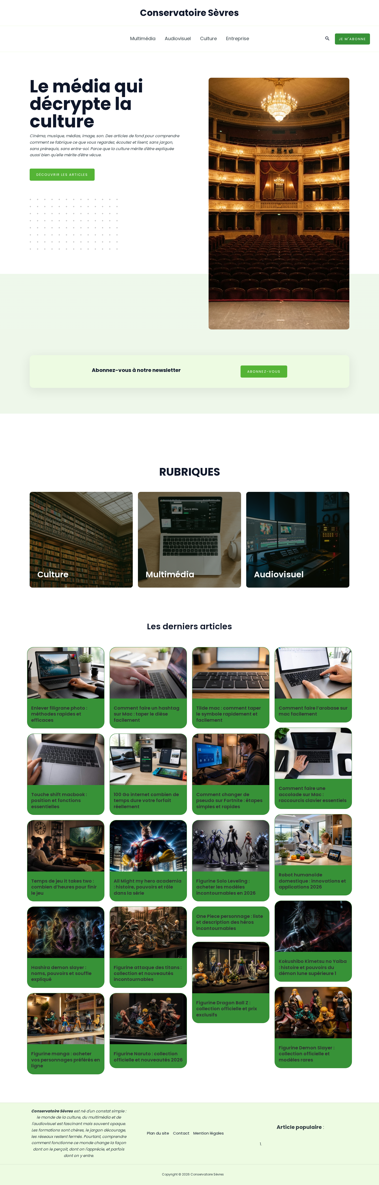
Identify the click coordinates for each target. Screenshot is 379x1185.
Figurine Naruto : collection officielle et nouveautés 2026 (148, 1056)
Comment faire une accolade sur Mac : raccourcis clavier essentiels (313, 794)
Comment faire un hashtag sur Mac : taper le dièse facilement (146, 714)
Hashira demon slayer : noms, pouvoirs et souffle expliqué (61, 973)
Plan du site (158, 1133)
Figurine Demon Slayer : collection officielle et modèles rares (306, 1053)
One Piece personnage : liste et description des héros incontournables (229, 922)
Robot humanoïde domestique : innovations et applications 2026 (312, 881)
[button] (327, 38)
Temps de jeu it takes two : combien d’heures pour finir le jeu (64, 887)
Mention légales (208, 1133)
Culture (53, 574)
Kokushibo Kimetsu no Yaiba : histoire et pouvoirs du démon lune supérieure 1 (313, 967)
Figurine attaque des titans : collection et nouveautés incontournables (148, 973)
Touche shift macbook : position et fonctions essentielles (59, 800)
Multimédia (170, 574)
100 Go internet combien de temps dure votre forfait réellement (146, 800)
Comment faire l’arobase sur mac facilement (313, 711)
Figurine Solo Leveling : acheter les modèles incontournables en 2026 (226, 887)
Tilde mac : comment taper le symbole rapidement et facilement (228, 714)
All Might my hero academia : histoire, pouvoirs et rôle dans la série (148, 887)
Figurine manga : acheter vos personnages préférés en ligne (65, 1059)
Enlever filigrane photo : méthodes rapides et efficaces (59, 714)
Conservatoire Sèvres (189, 12)
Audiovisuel (279, 574)
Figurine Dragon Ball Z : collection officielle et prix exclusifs (226, 1008)
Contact (181, 1133)
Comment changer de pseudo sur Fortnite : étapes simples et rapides (229, 800)
